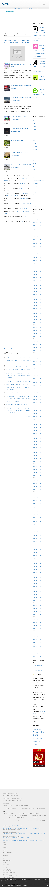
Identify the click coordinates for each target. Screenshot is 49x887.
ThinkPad (44, 815)
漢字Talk (34, 203)
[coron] (5, 4)
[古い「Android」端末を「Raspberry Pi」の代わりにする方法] (35, 77)
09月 (41, 222)
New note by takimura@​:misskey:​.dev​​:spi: (11, 824)
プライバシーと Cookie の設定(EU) (9, 872)
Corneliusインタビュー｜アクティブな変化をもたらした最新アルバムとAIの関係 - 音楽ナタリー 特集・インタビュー (39, 51)
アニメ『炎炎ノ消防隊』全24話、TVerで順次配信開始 (16, 393)
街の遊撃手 (42, 820)
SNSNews (5, 853)
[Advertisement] (17, 289)
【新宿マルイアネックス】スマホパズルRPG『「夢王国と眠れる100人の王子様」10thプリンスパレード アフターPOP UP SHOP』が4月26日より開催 (18, 410)
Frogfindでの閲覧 (24, 198)
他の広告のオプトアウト (7, 874)
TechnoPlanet (5, 855)
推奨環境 (25, 885)
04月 (34, 219)
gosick (35, 813)
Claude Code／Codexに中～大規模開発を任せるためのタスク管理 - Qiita (39, 93)
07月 (34, 222)
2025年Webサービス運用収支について (10, 793)
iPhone (41, 813)
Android (34, 129)
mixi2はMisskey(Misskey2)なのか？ (10, 796)
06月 (41, 219)
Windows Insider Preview (38, 180)
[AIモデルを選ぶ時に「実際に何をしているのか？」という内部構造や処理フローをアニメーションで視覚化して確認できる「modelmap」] (35, 28)
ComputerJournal (6, 858)
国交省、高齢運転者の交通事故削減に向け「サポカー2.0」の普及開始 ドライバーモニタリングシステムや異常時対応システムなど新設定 (18, 375)
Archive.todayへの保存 (25, 208)
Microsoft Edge (28, 815)
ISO (43, 813)
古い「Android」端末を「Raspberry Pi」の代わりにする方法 (39, 80)
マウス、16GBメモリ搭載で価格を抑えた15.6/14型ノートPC (18, 369)
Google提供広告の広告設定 (8, 870)
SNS (38, 815)
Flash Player (28, 813)
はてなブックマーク (7, 864)
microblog (35, 149)
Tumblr (4, 865)
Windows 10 (36, 818)
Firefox (25, 813)
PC (36, 815)
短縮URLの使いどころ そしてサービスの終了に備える (13, 798)
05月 (37, 219)
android (8, 813)
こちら (24, 216)
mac (5, 815)
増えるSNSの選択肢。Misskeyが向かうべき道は (12, 800)
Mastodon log (5, 850)
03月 (41, 216)
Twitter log (5, 847)
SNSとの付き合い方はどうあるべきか (10, 801)
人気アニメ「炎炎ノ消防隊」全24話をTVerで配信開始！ (17, 404)
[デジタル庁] (36, 726)
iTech (4, 857)
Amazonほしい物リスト (38, 741)
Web (34, 169)
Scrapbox (5, 845)
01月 (34, 216)
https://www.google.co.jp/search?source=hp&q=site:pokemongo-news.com (17, 41)
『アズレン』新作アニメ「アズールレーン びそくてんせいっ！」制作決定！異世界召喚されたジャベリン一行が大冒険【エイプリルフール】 (18, 387)
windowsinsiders (43, 818)
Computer (20, 813)
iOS (33, 137)
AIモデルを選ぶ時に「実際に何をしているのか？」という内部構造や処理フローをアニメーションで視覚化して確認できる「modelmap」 (39, 34)
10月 (34, 225)
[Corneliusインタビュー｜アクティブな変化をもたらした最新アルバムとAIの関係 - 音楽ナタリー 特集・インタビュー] (35, 46)
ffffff (23, 813)
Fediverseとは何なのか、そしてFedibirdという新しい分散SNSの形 (16, 805)
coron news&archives (7, 852)
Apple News (5, 849)
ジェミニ (16, 820)
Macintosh (8, 815)
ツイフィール (5, 867)
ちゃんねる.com (44, 4)
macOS (34, 143)
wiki (33, 175)
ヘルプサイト (36, 744)
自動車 (38, 820)
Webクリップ (35, 172)
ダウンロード (35, 186)
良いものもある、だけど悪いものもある (10, 795)
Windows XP (7, 820)
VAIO (34, 166)
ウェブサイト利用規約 (5, 885)
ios (39, 813)
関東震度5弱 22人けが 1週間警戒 (17, 140)
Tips (33, 160)
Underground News (7, 860)
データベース (35, 189)
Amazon (34, 126)
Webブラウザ (14, 818)
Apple (34, 132)
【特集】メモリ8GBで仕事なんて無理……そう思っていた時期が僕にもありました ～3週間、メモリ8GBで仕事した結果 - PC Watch (18, 360)
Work (17, 4)
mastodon (17, 815)
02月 (37, 216)
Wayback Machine (25, 193)
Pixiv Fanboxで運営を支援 (38, 738)
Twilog (4, 844)
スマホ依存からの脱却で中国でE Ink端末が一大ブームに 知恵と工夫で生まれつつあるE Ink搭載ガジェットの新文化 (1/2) (39, 66)
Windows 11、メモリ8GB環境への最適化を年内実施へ (17, 366)
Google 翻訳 (23, 183)
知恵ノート (35, 206)
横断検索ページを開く (39, 665)
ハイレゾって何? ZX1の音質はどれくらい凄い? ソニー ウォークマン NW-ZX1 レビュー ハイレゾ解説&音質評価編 (24, 808)
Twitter (26, 4)
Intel (38, 813)
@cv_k (37, 716)
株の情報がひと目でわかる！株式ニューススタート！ (24, 8)
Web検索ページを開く (39, 670)
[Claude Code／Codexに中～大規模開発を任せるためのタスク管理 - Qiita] (35, 90)
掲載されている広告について (17, 885)
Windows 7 (26, 818)
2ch (33, 120)
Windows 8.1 (30, 818)
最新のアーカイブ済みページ (15, 195)
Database (22, 4)
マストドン (34, 820)
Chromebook (36, 135)
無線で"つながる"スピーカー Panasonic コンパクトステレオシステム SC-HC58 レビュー (19, 806)
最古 (7, 195)
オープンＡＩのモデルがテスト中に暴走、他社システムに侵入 (18, 381)
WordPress (35, 183)
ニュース (34, 192)
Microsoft (35, 152)
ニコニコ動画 (27, 820)
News (13, 4)
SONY (40, 815)
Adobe (34, 123)
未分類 (34, 198)
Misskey (31, 4)
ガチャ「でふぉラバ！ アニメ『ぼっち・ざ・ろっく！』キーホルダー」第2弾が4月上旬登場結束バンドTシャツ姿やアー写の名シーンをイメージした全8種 (18, 399)
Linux (34, 140)
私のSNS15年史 (6, 803)
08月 (37, 222)
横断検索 (28, 416)
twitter (4, 818)
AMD (6, 813)
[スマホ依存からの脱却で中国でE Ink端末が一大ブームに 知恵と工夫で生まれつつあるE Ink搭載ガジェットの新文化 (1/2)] (35, 62)
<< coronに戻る (8, 349)
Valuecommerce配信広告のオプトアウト (11, 875)
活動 (33, 200)
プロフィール (35, 195)
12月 (41, 225)
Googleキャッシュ (23, 188)
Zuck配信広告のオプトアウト (8, 877)
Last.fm (4, 862)
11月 (37, 225)
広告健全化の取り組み (37, 729)
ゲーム (13, 820)
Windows (35, 177)
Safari (34, 157)
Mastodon (37, 4)
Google (32, 813)
